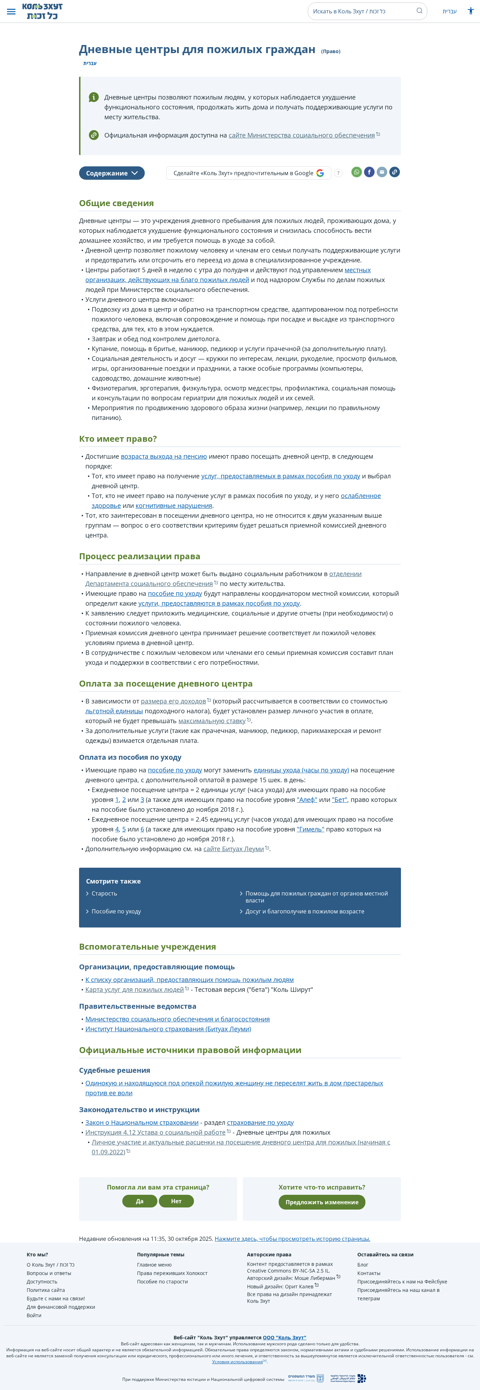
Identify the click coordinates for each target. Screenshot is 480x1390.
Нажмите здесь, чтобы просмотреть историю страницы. (292, 1239)
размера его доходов (173, 701)
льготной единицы (114, 711)
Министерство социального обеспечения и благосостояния (177, 1019)
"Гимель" (310, 829)
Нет (176, 1201)
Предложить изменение (322, 1202)
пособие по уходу (175, 593)
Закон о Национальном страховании (142, 1122)
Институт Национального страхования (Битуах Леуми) (168, 1029)
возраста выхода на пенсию (164, 456)
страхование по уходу (260, 1122)
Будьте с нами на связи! (56, 1298)
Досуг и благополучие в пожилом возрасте (305, 911)
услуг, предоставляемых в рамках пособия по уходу (280, 476)
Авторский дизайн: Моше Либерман (291, 1278)
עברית (449, 11)
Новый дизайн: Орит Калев (280, 1286)
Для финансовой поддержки (61, 1306)
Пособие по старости (162, 1281)
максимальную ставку (212, 720)
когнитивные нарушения (174, 505)
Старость (104, 893)
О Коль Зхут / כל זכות (50, 1264)
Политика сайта (46, 1290)
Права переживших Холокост (172, 1273)
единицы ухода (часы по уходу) (301, 770)
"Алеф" (307, 799)
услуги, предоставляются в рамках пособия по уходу (219, 603)
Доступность (42, 1281)
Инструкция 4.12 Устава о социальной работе (155, 1132)
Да (140, 1201)
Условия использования (237, 1362)
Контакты (369, 1273)
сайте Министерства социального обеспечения (302, 135)
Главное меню (154, 1264)
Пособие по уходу (116, 911)
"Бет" (339, 799)
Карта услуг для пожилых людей (134, 989)
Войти (34, 1315)
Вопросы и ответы (49, 1273)
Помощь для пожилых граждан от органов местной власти (317, 897)
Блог (362, 1264)
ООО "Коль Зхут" (284, 1337)
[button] (11, 11)
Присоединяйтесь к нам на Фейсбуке (402, 1281)
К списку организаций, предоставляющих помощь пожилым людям (189, 979)
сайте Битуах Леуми (233, 848)
